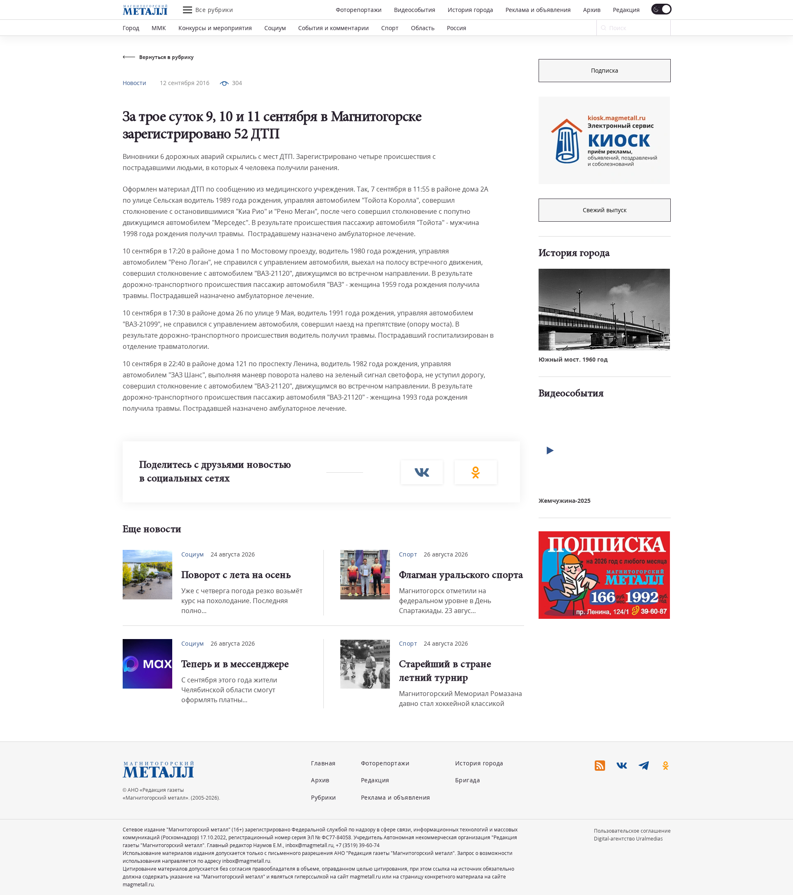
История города (470, 10)
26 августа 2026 (446, 554)
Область (422, 28)
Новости (134, 83)
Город (131, 28)
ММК (159, 28)
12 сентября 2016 (184, 83)
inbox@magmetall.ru (309, 845)
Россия (456, 28)
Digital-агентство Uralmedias (628, 838)
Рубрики (323, 797)
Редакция (626, 10)
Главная (323, 763)
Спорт (390, 28)
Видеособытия (414, 10)
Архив (592, 10)
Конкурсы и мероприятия (215, 28)
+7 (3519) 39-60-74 (358, 845)
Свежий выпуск (605, 210)
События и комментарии (333, 28)
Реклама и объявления (538, 10)
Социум (275, 28)
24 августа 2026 (233, 554)
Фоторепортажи (359, 10)
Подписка (604, 70)
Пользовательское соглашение (632, 830)
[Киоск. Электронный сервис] (604, 140)
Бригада (467, 780)
